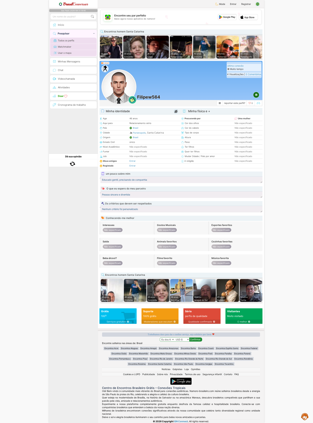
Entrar (233, 4)
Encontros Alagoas (129, 348)
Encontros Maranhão (138, 353)
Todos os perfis (66, 40)
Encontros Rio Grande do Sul (219, 359)
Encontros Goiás (119, 353)
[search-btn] (92, 16)
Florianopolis (139, 132)
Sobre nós (162, 374)
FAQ (236, 374)
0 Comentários (253, 74)
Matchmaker (64, 46)
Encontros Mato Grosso (161, 353)
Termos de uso (192, 374)
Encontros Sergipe (204, 364)
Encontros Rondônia (243, 359)
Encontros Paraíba (223, 353)
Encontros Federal (249, 348)
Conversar (75, 4)
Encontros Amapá (148, 348)
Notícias (166, 369)
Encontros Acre (111, 348)
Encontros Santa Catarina (159, 364)
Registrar (246, 4)
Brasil (135, 128)
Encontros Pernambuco (120, 359)
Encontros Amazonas (168, 348)
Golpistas (177, 369)
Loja (186, 369)
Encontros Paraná (242, 353)
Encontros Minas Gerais (185, 353)
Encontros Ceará (206, 348)
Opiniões (195, 369)
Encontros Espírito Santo (227, 348)
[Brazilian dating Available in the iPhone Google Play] (181, 379)
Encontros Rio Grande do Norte (189, 359)
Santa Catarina (155, 132)
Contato (228, 374)
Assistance (305, 416)
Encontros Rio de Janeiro (161, 359)
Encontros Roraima (137, 364)
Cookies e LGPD (131, 374)
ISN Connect (181, 421)
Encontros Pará (205, 353)
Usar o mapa (64, 52)
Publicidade (148, 374)
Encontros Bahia (188, 348)
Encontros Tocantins (224, 364)
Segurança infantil (212, 374)
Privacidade (176, 374)
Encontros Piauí (140, 359)
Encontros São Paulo (183, 364)
